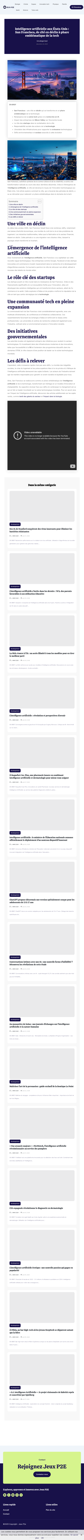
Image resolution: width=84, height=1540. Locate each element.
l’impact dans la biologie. (52, 396)
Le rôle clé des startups (18, 209)
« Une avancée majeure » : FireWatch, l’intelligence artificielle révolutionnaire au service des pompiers (38, 1147)
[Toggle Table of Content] (38, 201)
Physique (56, 4)
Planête (64, 4)
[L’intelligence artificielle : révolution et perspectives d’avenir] (42, 693)
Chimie (26, 4)
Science (25, 10)
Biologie (17, 4)
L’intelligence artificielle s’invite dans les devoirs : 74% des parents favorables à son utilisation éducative (41, 592)
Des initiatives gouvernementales (22, 214)
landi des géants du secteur (30, 396)
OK (42, 1538)
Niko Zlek (16, 536)
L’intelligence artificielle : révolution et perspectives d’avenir (37, 715)
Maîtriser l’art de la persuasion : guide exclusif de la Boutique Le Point (42, 1086)
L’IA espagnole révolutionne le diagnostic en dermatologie (36, 1208)
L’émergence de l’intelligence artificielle (24, 207)
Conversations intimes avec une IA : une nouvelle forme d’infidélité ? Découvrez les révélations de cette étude (41, 963)
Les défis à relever (16, 217)
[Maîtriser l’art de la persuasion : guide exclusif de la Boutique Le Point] (42, 1063)
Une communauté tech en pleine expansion (25, 212)
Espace (33, 4)
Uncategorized (15, 524)
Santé (18, 10)
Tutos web (35, 10)
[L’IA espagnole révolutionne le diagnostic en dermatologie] (42, 1185)
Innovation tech (44, 4)
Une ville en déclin (16, 204)
